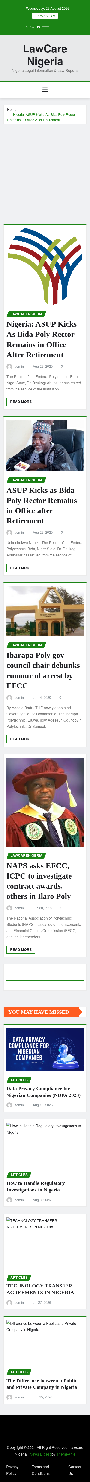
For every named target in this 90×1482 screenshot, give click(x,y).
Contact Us (74, 1470)
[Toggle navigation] (45, 89)
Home (11, 109)
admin (19, 366)
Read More (21, 401)
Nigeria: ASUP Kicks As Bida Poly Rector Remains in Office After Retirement (41, 117)
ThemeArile (65, 1454)
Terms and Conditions (41, 1470)
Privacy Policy (12, 1470)
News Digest (40, 1454)
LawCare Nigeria (45, 54)
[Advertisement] (45, 171)
